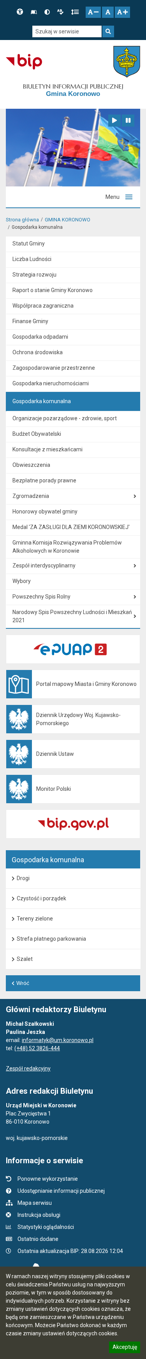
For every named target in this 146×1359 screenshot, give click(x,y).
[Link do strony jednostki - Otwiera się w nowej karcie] (126, 62)
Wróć (22, 983)
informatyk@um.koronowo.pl (57, 1040)
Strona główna (22, 220)
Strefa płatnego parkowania (51, 939)
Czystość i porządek (41, 898)
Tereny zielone (35, 918)
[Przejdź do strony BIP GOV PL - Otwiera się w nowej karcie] (24, 62)
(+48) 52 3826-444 (37, 1048)
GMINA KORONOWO (67, 220)
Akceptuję (124, 1348)
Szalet (25, 959)
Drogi (23, 878)
